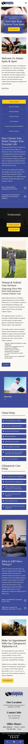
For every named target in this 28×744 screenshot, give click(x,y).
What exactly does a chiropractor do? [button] (14, 481)
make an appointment (16, 671)
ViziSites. (20, 733)
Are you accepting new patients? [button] (13, 420)
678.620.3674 (15, 718)
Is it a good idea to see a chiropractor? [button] (14, 476)
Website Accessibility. (15, 735)
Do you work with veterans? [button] (12, 431)
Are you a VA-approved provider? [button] (13, 426)
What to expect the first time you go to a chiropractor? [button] (15, 506)
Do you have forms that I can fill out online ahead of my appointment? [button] (14, 452)
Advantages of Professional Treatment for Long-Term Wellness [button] (10, 196)
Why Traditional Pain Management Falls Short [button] (9, 188)
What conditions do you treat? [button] (12, 446)
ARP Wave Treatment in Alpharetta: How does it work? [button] (12, 608)
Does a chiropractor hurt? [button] (11, 501)
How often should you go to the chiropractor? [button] (13, 494)
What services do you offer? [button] (12, 441)
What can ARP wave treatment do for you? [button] (12, 600)
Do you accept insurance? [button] (11, 459)
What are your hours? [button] (10, 436)
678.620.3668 (16, 716)
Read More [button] (5, 88)
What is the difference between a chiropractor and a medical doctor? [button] (13, 487)
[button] (26, 3)
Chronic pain (5, 147)
